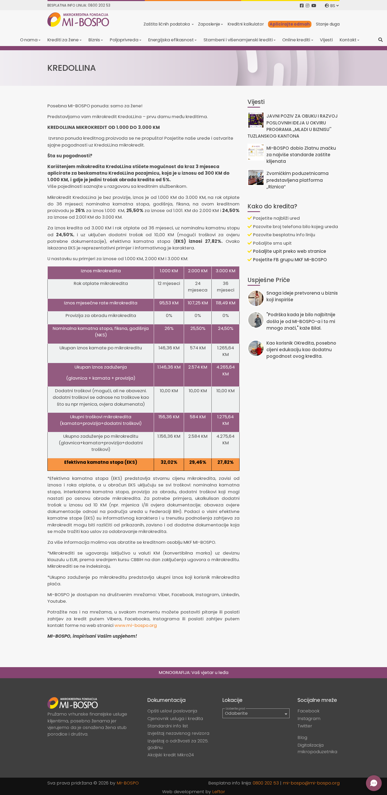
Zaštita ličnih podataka (167, 24)
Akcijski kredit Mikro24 (170, 755)
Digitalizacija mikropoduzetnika (317, 748)
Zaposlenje (209, 24)
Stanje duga (328, 24)
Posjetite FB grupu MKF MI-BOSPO (289, 259)
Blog (302, 737)
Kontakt (348, 40)
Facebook (308, 711)
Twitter (304, 726)
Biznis (94, 40)
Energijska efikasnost (171, 40)
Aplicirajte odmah (290, 24)
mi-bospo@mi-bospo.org (311, 783)
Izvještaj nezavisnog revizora (178, 733)
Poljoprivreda (124, 40)
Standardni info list (167, 726)
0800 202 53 (266, 783)
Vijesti (326, 40)
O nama (29, 40)
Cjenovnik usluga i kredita (175, 718)
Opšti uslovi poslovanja (172, 711)
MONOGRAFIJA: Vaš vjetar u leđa (194, 672)
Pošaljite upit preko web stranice (289, 251)
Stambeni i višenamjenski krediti (238, 40)
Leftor (218, 791)
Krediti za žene (63, 40)
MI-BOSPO (128, 783)
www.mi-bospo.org (136, 625)
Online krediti (296, 40)
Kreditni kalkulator (245, 24)
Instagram (308, 718)
